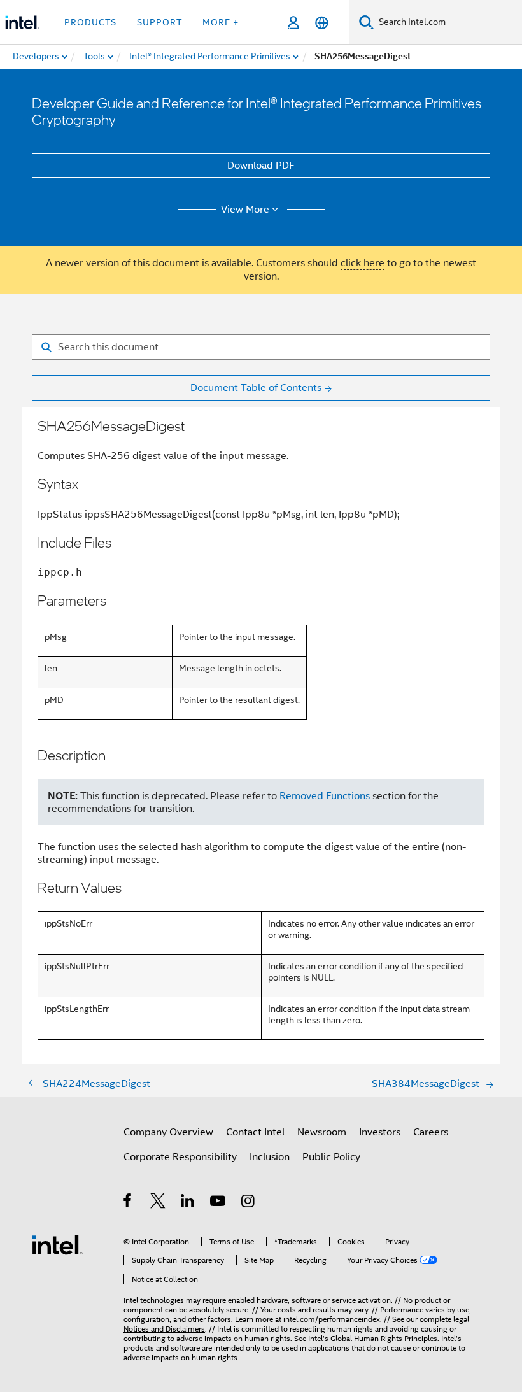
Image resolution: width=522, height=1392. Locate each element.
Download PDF (261, 165)
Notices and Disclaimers (164, 1328)
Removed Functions (324, 796)
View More (245, 209)
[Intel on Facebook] (128, 1202)
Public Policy (331, 1157)
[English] (322, 23)
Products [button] (90, 22)
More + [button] (220, 22)
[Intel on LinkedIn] (188, 1202)
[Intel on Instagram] (248, 1202)
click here (362, 263)
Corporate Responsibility (180, 1157)
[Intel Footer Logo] (57, 1244)
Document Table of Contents (255, 387)
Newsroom (321, 1132)
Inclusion (270, 1157)
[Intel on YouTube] (219, 1202)
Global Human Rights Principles (383, 1338)
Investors (379, 1132)
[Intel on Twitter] (158, 1202)
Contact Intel (255, 1132)
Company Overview (168, 1132)
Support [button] (159, 22)
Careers (430, 1132)
